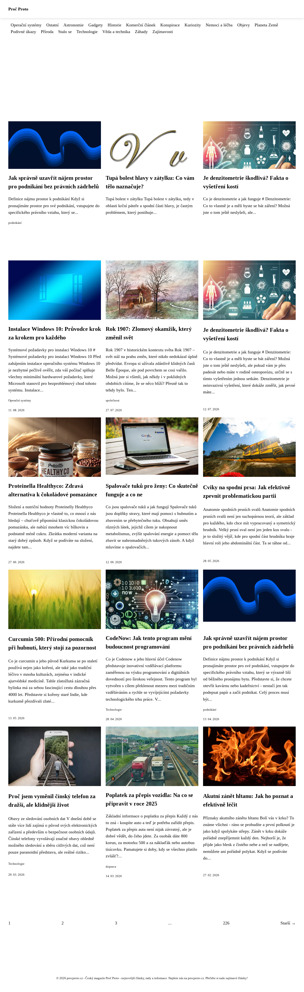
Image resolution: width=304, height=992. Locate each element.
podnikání (15, 223)
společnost (112, 400)
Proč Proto (18, 9)
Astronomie (73, 25)
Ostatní (52, 25)
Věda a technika (116, 31)
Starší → (288, 923)
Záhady (141, 31)
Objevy (243, 25)
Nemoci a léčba (219, 25)
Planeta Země (266, 25)
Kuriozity (193, 25)
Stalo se (65, 31)
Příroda (47, 31)
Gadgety (95, 25)
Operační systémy (26, 25)
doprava (111, 866)
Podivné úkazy (23, 31)
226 (226, 923)
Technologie (87, 31)
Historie (114, 25)
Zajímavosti (162, 31)
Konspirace (170, 25)
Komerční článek (141, 25)
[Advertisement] (152, 70)
